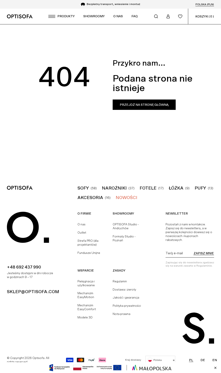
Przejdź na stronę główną (144, 104)
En (214, 360)
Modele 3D (85, 317)
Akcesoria (90, 197)
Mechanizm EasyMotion (85, 295)
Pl (191, 360)
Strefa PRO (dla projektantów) (87, 242)
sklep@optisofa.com (33, 291)
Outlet (81, 232)
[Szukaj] (156, 16)
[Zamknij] (215, 367)
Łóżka (176, 188)
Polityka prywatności (127, 305)
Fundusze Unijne (88, 252)
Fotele (148, 188)
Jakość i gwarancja (126, 297)
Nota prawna (121, 314)
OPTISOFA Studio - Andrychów (126, 226)
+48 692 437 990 (24, 267)
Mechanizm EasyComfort (86, 307)
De (202, 360)
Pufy (200, 188)
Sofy (83, 188)
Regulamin (120, 281)
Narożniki (114, 188)
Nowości (126, 197)
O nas (81, 224)
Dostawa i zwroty (124, 289)
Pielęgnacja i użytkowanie (86, 283)
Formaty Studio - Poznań (124, 238)
